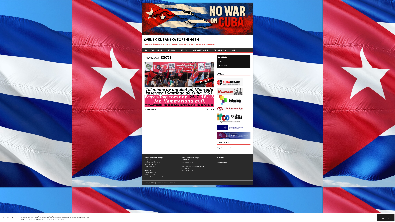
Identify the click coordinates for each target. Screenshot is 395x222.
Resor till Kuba (220, 50)
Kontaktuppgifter (222, 162)
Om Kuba (171, 50)
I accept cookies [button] (386, 217)
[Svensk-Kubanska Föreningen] (197, 34)
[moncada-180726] (179, 105)
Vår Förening (156, 50)
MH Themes (171, 183)
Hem (145, 50)
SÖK (233, 50)
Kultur (183, 50)
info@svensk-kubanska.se (157, 177)
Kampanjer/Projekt (200, 50)
